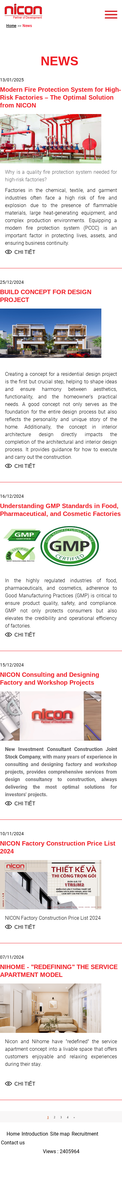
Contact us (13, 1143)
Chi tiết (24, 252)
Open (112, 15)
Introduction (35, 1134)
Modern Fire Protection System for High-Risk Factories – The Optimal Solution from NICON (60, 97)
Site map (60, 1134)
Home (13, 1134)
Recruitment (85, 1134)
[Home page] (23, 11)
